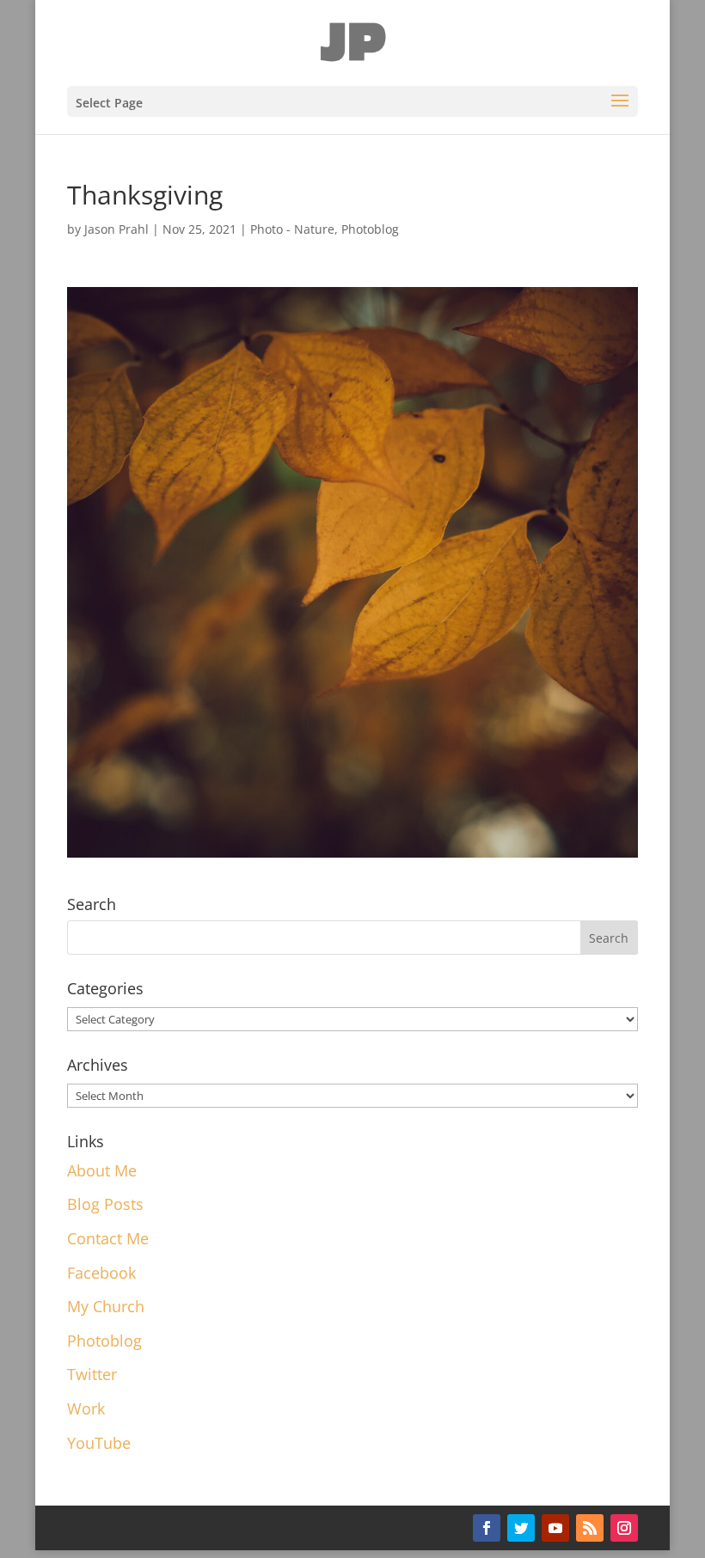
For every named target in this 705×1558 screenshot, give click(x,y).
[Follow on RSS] (590, 1528)
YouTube (99, 1443)
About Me (102, 1170)
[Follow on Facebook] (486, 1528)
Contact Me (108, 1238)
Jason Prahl (116, 229)
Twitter (92, 1374)
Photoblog (370, 229)
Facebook (101, 1272)
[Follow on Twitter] (521, 1528)
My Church (105, 1306)
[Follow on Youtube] (555, 1528)
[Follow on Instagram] (624, 1528)
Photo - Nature (292, 229)
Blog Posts (105, 1204)
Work (86, 1408)
